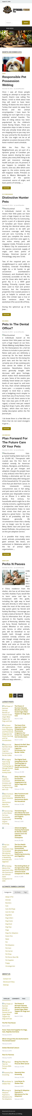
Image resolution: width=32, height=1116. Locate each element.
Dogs (7, 930)
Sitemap (6, 985)
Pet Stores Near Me (7, 194)
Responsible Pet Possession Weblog (14, 81)
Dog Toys (8, 927)
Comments (15, 998)
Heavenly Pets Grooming (20, 1073)
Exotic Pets (9, 936)
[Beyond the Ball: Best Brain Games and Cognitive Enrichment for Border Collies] (7, 745)
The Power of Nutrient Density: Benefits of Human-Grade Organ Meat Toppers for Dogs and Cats (22, 711)
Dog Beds (8, 915)
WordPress (12, 1113)
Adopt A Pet (5, 560)
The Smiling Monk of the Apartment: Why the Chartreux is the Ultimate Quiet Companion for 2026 (22, 870)
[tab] (8, 892)
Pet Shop (8, 954)
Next (20, 695)
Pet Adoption (9, 945)
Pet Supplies (9, 960)
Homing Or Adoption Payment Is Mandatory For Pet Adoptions (22, 1093)
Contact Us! (7, 979)
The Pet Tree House (9, 1023)
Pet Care (8, 948)
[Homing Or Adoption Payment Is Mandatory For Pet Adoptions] (7, 1090)
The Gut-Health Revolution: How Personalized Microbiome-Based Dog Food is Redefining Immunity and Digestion (22, 850)
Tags (25, 892)
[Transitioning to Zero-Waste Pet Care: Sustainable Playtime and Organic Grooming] (7, 811)
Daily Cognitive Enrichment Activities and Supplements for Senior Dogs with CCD (21, 781)
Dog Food (8, 924)
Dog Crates (5, 321)
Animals (8, 900)
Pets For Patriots (8, 1055)
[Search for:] (17, 23)
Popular (6, 998)
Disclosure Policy (8, 982)
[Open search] (27, 28)
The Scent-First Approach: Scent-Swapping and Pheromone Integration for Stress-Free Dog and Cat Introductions (22, 731)
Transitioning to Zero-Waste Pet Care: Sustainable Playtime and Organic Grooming (22, 814)
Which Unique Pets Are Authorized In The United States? (15, 1040)
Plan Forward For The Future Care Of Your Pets (15, 442)
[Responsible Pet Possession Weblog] (16, 64)
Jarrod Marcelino (19, 88)
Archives (18, 892)
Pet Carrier (9, 951)
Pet (6, 942)
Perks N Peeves (13, 564)
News (7, 939)
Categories (7, 892)
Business (8, 903)
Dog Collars (9, 918)
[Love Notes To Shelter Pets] (7, 1082)
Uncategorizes (10, 966)
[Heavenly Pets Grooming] (7, 1073)
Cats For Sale (9, 912)
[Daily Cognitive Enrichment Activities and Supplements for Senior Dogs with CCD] (7, 777)
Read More (5, 187)
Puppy (3, 73)
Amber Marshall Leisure (10, 1048)
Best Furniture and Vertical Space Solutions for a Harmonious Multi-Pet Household (21, 797)
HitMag (20, 1113)
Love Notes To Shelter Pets (19, 1082)
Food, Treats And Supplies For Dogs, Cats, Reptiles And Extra (14, 1031)
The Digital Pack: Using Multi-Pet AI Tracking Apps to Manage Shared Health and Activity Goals (21, 764)
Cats (6, 906)
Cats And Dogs (6, 435)
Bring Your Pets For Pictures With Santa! (22, 1063)
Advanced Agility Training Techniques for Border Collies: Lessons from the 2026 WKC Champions (22, 832)
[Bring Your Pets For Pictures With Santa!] (7, 1062)
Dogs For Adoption (11, 933)
